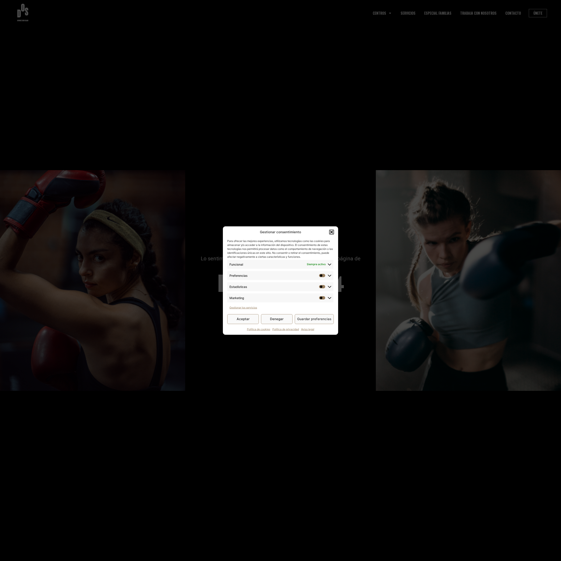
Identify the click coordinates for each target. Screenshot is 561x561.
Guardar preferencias (314, 319)
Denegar (277, 319)
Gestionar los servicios (243, 307)
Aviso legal (307, 329)
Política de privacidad (285, 329)
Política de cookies (258, 329)
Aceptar (243, 319)
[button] (331, 232)
